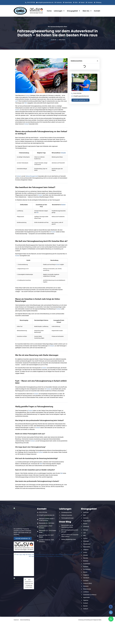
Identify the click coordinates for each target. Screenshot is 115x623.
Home (49, 11)
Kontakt (97, 11)
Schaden (63, 153)
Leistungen (58, 11)
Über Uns (86, 11)
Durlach (28, 95)
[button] (97, 61)
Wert (25, 103)
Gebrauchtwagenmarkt (31, 176)
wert (16, 101)
